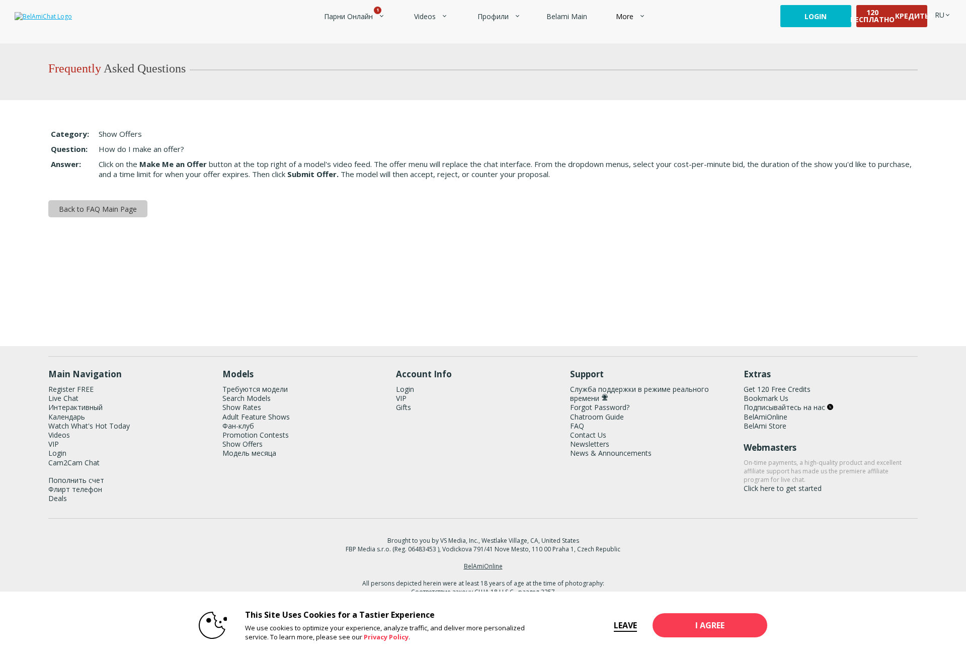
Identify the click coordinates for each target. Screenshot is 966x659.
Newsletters (589, 444)
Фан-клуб (238, 426)
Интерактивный (75, 407)
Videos (425, 16)
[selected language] (939, 15)
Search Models (246, 398)
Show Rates (241, 407)
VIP (53, 444)
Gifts (403, 407)
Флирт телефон (75, 489)
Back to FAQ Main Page (98, 209)
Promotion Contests (255, 435)
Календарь (66, 417)
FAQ (577, 426)
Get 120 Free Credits (777, 389)
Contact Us (588, 435)
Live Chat (63, 398)
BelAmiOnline (765, 417)
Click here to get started (783, 488)
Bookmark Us (766, 398)
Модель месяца (249, 453)
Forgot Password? (599, 407)
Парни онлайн (351, 16)
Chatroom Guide (597, 417)
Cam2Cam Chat (74, 462)
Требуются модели (255, 389)
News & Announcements (611, 453)
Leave (625, 625)
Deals (57, 498)
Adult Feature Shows (256, 417)
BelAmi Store (765, 426)
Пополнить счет (76, 480)
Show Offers (242, 444)
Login (815, 16)
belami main (566, 16)
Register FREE (71, 389)
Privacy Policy (386, 636)
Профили (493, 16)
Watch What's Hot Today (89, 426)
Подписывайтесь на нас (785, 407)
